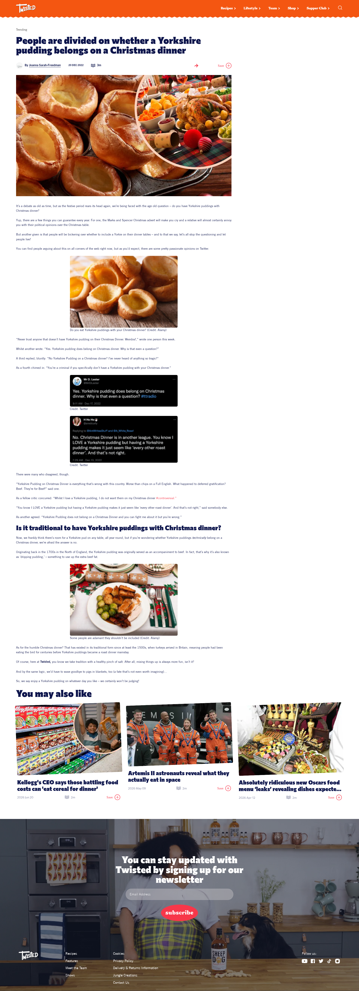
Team (272, 8)
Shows (70, 975)
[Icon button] (196, 65)
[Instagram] (337, 961)
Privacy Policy (123, 961)
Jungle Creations (125, 975)
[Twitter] (321, 961)
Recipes (227, 8)
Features (71, 961)
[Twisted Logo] (26, 8)
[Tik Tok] (329, 961)
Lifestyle (250, 8)
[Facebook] (313, 961)
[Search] (340, 7)
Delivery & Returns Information (135, 968)
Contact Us (121, 982)
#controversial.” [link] (166, 498)
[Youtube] (304, 961)
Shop (292, 8)
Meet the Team (76, 968)
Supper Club (316, 8)
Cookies (118, 953)
